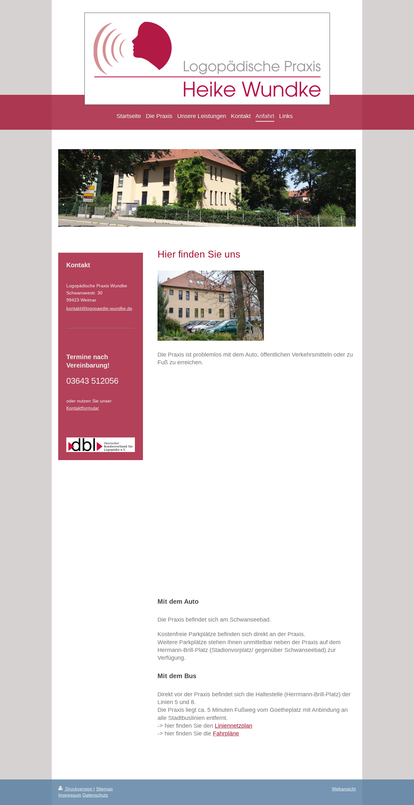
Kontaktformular (82, 408)
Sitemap (104, 788)
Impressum (69, 795)
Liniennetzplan (233, 725)
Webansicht (344, 788)
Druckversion (78, 788)
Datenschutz (95, 795)
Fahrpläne (226, 733)
